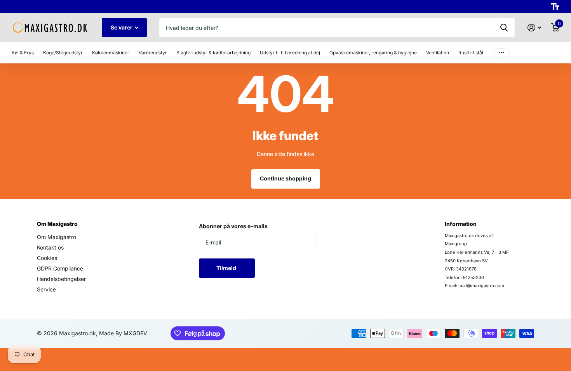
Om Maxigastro (57, 223)
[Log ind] (534, 27)
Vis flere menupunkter (501, 52)
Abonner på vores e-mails (233, 226)
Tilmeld (226, 268)
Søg (504, 27)
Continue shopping (285, 178)
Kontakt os (50, 247)
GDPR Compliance (60, 268)
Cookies (47, 258)
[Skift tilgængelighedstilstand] (555, 7)
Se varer (122, 27)
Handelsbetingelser (61, 279)
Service (46, 289)
